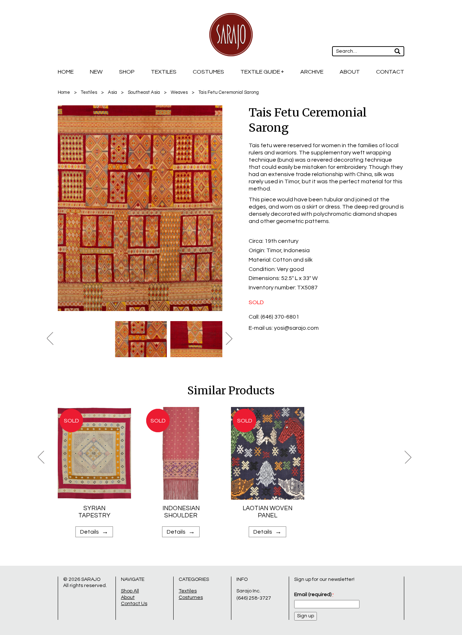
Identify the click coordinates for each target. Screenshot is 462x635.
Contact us (134, 603)
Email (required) (314, 594)
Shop (127, 72)
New (96, 72)
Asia (112, 92)
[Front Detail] (141, 208)
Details (94, 531)
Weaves (179, 92)
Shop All (130, 591)
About (350, 72)
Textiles (163, 72)
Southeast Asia (144, 92)
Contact (390, 72)
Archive (311, 72)
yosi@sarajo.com (296, 328)
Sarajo (90, 579)
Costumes (208, 72)
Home (66, 72)
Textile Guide (260, 72)
